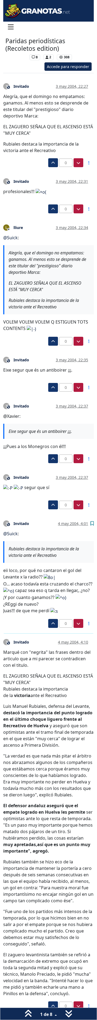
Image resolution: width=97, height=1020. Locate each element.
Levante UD (16, 57)
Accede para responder (68, 66)
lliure (18, 227)
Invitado (21, 86)
